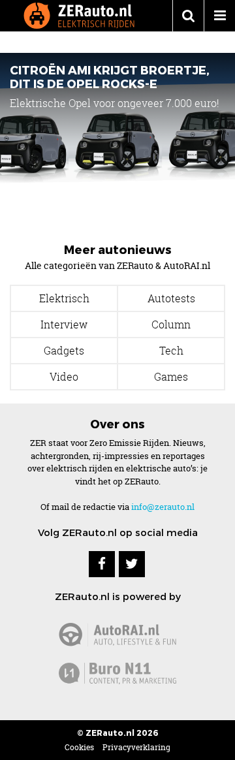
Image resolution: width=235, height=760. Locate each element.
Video (64, 377)
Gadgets (64, 350)
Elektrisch (64, 298)
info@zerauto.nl (163, 507)
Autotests (171, 298)
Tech (171, 350)
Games (171, 377)
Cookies (79, 747)
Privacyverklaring (136, 747)
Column (171, 324)
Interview (63, 324)
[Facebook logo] (102, 564)
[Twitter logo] (132, 564)
